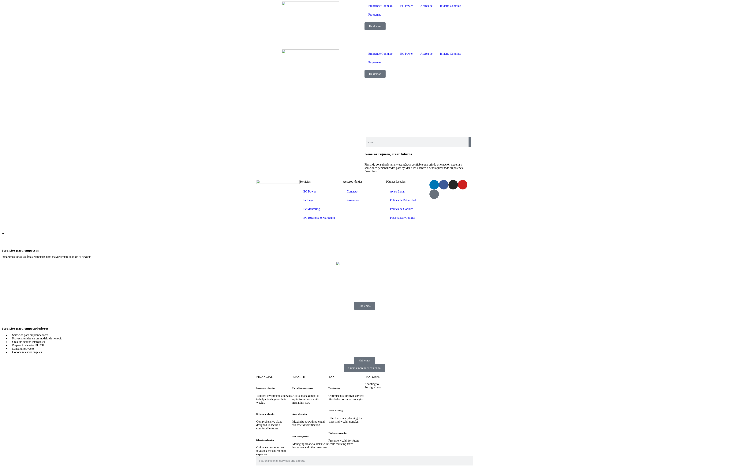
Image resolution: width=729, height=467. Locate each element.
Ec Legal (308, 200)
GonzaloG (284, 226)
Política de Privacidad (403, 200)
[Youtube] (462, 184)
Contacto (352, 191)
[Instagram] (453, 184)
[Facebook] (443, 184)
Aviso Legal (397, 191)
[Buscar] (470, 142)
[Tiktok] (434, 194)
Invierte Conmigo (450, 5)
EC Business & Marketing (319, 217)
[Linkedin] (434, 184)
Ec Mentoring (311, 209)
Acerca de (426, 5)
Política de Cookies (401, 209)
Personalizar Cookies (402, 217)
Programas (374, 14)
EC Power (406, 5)
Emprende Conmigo (380, 5)
